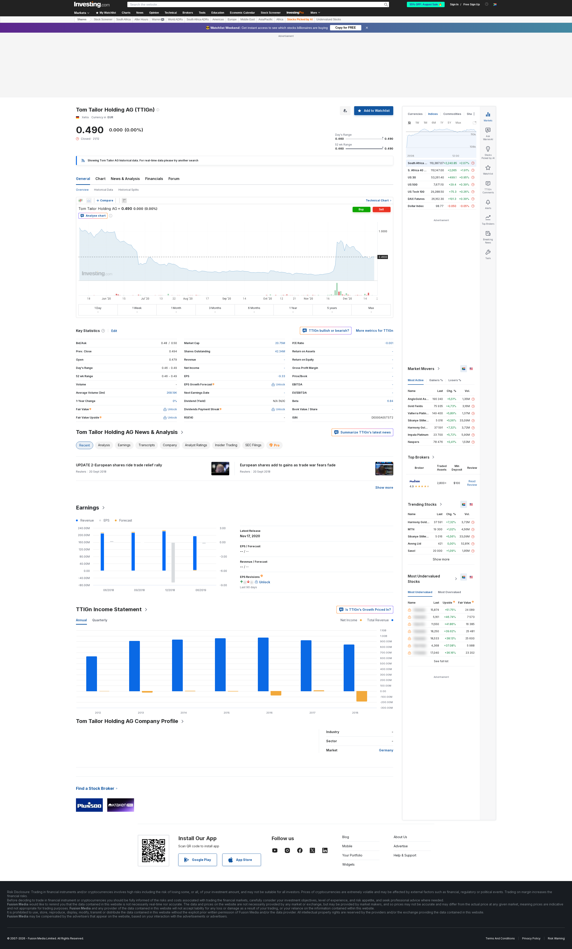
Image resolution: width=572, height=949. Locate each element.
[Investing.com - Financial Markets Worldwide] (91, 4)
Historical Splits (128, 189)
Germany (386, 750)
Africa (279, 19)
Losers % (454, 380)
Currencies (415, 114)
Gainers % (436, 380)
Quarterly (99, 620)
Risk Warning (556, 938)
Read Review (472, 483)
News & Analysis (125, 178)
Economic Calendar (242, 12)
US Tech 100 (416, 191)
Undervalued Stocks (328, 19)
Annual (81, 620)
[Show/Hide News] (124, 200)
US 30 (412, 177)
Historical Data (103, 189)
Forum (173, 178)
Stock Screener (271, 12)
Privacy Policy (531, 938)
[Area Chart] (88, 200)
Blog (345, 837)
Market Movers (421, 368)
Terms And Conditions (500, 938)
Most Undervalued (420, 592)
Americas (218, 19)
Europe (232, 19)
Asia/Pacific (266, 19)
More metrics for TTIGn (374, 330)
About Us (400, 837)
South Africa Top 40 (421, 163)
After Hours (141, 19)
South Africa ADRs (198, 19)
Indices (433, 114)
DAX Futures (416, 199)
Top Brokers (418, 457)
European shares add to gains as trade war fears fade (288, 465)
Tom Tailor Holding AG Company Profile (127, 721)
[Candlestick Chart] (80, 200)
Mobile (347, 846)
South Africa (123, 19)
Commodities (452, 114)
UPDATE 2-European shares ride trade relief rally (119, 465)
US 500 (412, 184)
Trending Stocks (422, 504)
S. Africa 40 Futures (421, 170)
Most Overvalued (449, 592)
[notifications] (486, 4)
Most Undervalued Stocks (424, 579)
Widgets (348, 864)
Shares (81, 19)
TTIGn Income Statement (109, 609)
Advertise (401, 846)
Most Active (416, 380)
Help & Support (405, 855)
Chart (100, 178)
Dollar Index (416, 206)
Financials (154, 178)
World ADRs (175, 19)
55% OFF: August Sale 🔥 (426, 4)
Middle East (247, 19)
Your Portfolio (352, 855)
